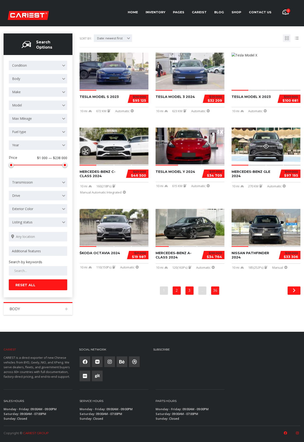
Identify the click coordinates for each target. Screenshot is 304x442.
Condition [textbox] (19, 65)
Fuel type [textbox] (19, 131)
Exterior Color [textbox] (22, 209)
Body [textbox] (16, 78)
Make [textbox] (16, 92)
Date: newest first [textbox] (110, 38)
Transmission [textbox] (22, 182)
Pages (178, 12)
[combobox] (38, 65)
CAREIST (199, 12)
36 (215, 290)
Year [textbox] (15, 145)
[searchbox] (39, 251)
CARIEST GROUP (36, 433)
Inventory (155, 12)
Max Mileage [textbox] (22, 118)
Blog (219, 12)
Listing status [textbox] (22, 222)
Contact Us (260, 12)
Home (133, 12)
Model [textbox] (17, 105)
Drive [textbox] (16, 195)
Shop (236, 12)
